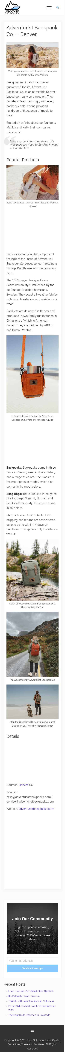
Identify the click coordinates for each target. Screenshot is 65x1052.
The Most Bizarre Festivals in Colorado (31, 1001)
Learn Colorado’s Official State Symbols (31, 991)
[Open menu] (32, 1031)
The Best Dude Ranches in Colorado (29, 1015)
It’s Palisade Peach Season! (24, 996)
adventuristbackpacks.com (36, 809)
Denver (23, 785)
